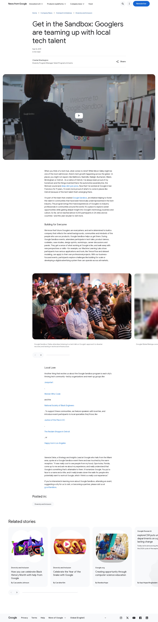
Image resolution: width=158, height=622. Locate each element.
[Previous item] (35, 355)
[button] (141, 3)
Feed (91, 4)
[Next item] (41, 355)
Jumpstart (48, 382)
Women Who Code (52, 394)
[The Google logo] (12, 617)
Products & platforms (55, 4)
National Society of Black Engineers (59, 405)
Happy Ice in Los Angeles (55, 443)
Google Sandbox (80, 198)
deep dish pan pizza (69, 186)
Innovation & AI (35, 4)
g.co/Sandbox (50, 487)
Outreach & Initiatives (64, 13)
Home (34, 13)
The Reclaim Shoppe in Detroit (57, 431)
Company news (76, 4)
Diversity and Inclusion (84, 13)
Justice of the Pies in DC (54, 420)
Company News (46, 13)
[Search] (123, 3)
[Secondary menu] (129, 3)
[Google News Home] (17, 3)
